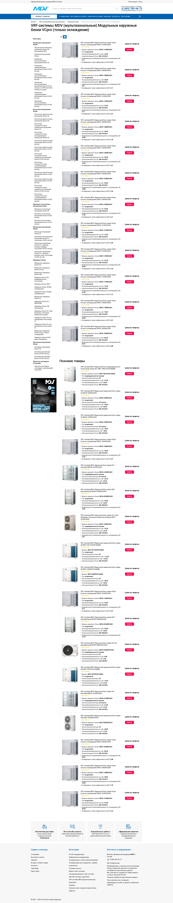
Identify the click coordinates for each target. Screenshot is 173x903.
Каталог (33, 22)
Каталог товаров (43, 16)
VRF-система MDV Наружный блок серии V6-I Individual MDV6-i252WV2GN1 (98, 466)
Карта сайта (35, 871)
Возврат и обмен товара (39, 863)
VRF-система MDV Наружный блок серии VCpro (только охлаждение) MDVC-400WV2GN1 (98, 121)
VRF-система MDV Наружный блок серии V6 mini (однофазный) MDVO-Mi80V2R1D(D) (99, 644)
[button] (139, 16)
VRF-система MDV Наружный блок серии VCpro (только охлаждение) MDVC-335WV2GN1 (98, 95)
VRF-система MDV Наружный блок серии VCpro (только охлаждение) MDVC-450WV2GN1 (98, 147)
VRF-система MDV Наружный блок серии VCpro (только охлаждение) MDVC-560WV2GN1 (98, 198)
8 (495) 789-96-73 (132, 8)
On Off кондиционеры (76, 854)
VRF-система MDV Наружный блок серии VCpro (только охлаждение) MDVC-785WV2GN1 (98, 302)
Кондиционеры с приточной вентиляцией (83, 860)
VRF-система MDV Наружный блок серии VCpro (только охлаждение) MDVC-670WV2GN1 (98, 250)
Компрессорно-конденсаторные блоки (82, 888)
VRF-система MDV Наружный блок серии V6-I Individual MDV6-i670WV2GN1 (98, 692)
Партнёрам (34, 868)
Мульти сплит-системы (77, 871)
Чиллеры (72, 885)
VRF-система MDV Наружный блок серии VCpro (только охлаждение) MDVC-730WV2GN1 (98, 276)
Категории (37, 39)
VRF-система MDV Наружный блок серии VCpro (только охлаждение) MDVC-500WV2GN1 (98, 173)
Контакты (34, 865)
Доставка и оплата (37, 857)
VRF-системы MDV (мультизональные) (52, 22)
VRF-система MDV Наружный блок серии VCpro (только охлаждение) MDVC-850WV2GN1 (98, 327)
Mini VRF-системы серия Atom (79, 877)
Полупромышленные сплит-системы (81, 874)
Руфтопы (72, 891)
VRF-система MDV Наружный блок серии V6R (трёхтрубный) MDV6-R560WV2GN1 (98, 618)
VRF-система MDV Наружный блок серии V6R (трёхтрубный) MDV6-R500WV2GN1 (98, 490)
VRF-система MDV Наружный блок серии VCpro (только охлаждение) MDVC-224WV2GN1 (98, 44)
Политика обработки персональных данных (122, 877)
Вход (140, 1)
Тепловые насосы (75, 868)
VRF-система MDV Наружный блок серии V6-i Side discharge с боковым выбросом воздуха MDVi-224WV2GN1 (99, 517)
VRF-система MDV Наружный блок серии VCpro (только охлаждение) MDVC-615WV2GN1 (98, 224)
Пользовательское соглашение (118, 880)
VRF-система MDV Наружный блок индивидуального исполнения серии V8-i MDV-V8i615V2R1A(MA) (100, 368)
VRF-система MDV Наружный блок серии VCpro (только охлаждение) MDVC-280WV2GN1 (98, 69)
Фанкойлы (72, 882)
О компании (35, 854)
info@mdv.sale (115, 863)
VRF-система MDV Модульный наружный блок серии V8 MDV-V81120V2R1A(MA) (100, 544)
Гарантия (34, 860)
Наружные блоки (73, 22)
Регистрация (132, 1)
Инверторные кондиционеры (79, 857)
